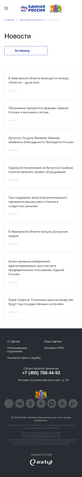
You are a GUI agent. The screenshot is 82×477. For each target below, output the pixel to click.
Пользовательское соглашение (41, 432)
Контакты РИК (54, 348)
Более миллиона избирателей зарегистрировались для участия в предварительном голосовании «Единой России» (36, 268)
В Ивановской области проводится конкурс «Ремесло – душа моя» (38, 80)
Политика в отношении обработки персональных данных (41, 439)
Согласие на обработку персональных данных (41, 442)
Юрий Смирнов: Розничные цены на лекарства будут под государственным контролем (40, 302)
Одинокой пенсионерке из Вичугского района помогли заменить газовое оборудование (40, 170)
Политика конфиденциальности (41, 436)
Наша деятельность (31, 19)
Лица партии (53, 341)
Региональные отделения (17, 349)
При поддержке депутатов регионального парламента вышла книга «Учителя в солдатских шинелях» (37, 202)
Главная (9, 19)
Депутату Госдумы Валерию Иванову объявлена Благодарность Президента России (40, 140)
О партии (13, 341)
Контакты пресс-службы (24, 358)
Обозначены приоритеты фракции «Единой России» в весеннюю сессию (38, 110)
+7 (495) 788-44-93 (41, 372)
